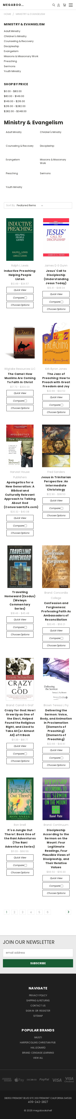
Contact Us (38, 1005)
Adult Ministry (12, 31)
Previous (6, 1115)
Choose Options (20, 305)
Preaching (10, 61)
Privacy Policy (38, 995)
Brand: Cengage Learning (38, 1052)
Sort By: (10, 205)
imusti (38, 1037)
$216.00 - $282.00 (15, 106)
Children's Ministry (15, 36)
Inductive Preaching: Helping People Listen (20, 275)
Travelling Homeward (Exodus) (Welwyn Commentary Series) (19, 600)
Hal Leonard (38, 1047)
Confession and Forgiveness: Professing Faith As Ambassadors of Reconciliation (56, 611)
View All (38, 1057)
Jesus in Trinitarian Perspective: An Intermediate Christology (56, 483)
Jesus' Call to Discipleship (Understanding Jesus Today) (56, 277)
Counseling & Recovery (19, 41)
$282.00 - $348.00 (15, 111)
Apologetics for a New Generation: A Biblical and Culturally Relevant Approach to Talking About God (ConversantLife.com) (21, 494)
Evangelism (11, 51)
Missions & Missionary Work (21, 56)
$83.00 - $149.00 (14, 96)
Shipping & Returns (38, 1000)
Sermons (9, 66)
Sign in (30, 1010)
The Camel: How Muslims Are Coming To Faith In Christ (20, 378)
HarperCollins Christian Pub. (38, 1042)
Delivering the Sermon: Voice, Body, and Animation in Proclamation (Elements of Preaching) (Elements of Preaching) (56, 724)
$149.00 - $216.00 (14, 101)
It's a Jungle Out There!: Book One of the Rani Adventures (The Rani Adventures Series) (20, 838)
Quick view (20, 290)
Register (44, 1010)
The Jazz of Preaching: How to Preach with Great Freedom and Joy (56, 380)
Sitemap (38, 1015)
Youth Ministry (12, 71)
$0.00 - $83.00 (13, 91)
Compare (18, 297)
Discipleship (11, 46)
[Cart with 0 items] (64, 4)
